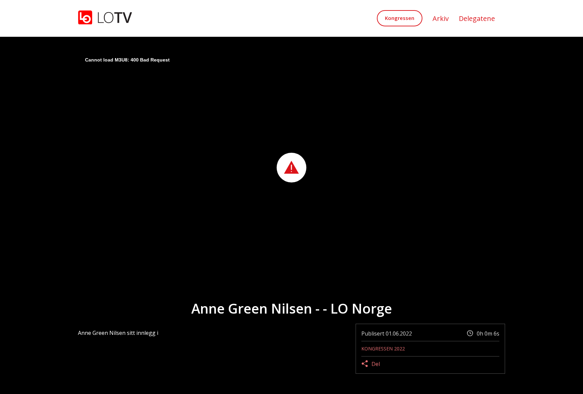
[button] (291, 167)
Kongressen (399, 18)
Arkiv (441, 18)
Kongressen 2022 (383, 348)
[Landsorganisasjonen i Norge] (105, 18)
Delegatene (477, 18)
